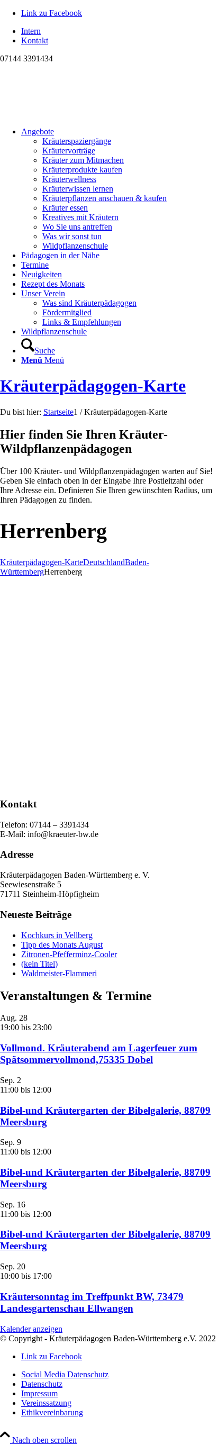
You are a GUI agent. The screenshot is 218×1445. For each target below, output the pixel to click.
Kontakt (34, 40)
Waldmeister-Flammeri (59, 973)
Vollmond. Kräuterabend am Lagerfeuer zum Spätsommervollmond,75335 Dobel (98, 1053)
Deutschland (104, 562)
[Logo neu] (79, 113)
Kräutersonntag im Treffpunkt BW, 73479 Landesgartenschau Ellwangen (92, 1302)
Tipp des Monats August (62, 944)
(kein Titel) (39, 963)
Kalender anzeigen (31, 1328)
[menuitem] (119, 31)
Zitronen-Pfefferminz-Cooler (69, 954)
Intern (31, 30)
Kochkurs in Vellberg (57, 935)
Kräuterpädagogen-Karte (93, 385)
